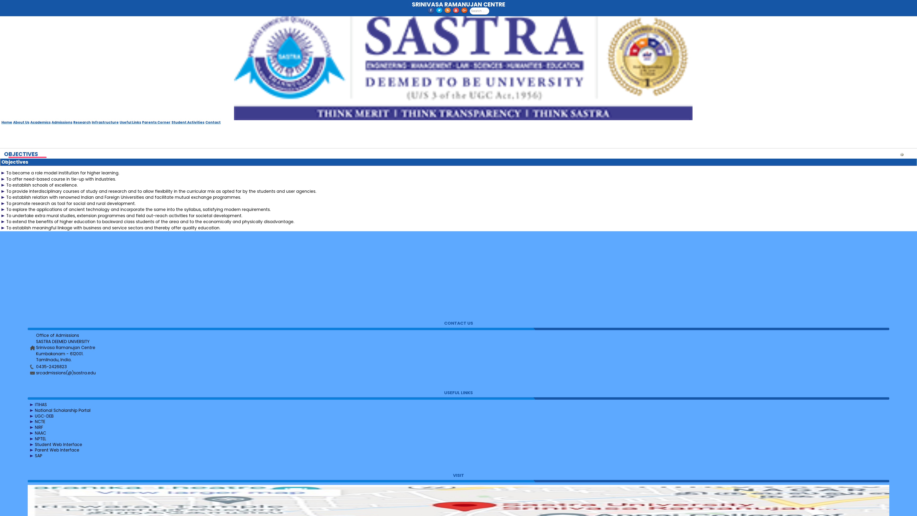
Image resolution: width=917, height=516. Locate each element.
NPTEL (40, 438)
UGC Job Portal (50, 298)
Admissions (62, 122)
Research (82, 122)
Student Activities (187, 122)
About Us (21, 122)
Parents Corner (156, 122)
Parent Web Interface (57, 450)
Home (6, 122)
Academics (40, 122)
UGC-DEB (44, 416)
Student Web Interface (58, 444)
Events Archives (51, 292)
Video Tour (46, 281)
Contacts (44, 252)
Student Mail (48, 275)
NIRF (39, 427)
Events (41, 264)
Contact (213, 122)
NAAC (40, 433)
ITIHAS (41, 405)
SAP (38, 456)
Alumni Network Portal (57, 303)
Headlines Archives (54, 287)
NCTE (40, 422)
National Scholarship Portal (63, 410)
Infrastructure (105, 122)
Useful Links (130, 122)
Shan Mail (45, 270)
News (40, 258)
